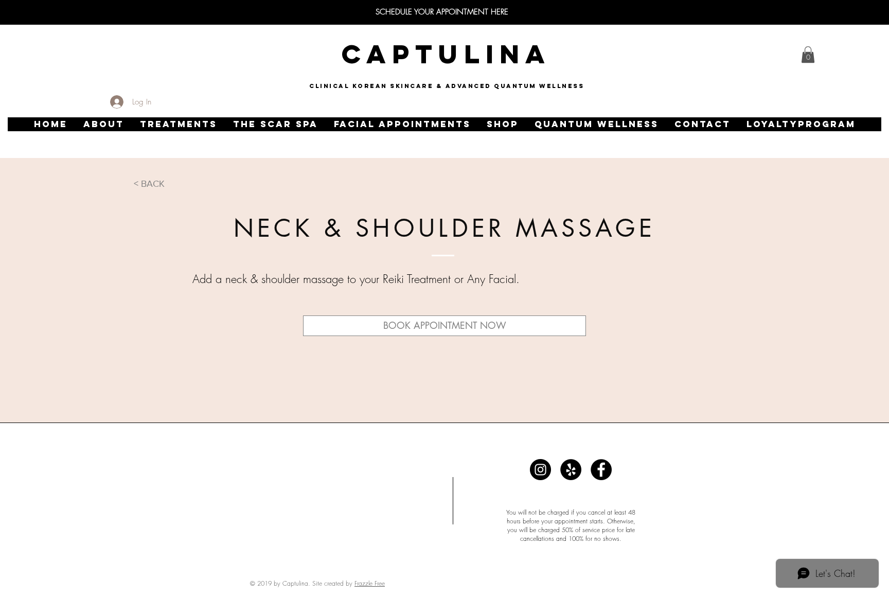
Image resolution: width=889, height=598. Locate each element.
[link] (808, 54)
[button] (103, 124)
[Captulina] (540, 469)
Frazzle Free (369, 583)
